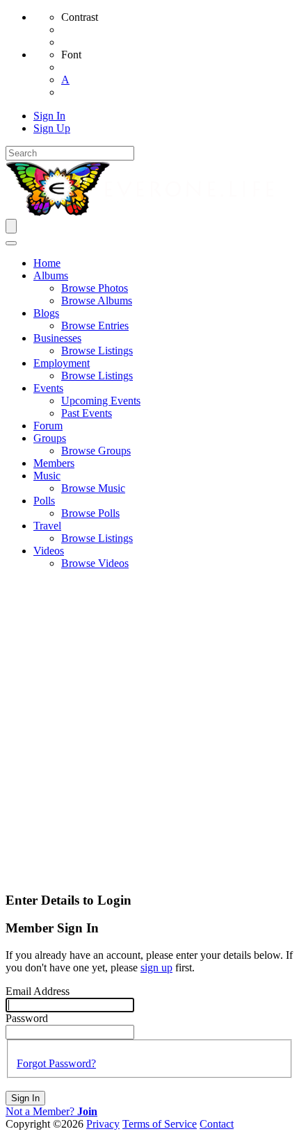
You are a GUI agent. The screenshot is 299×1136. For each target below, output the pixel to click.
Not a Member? (51, 1111)
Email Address (38, 991)
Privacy (103, 1124)
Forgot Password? (56, 1063)
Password (27, 1018)
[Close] (11, 243)
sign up (156, 967)
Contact (217, 1124)
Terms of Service (159, 1124)
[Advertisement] (149, 730)
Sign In (25, 1098)
